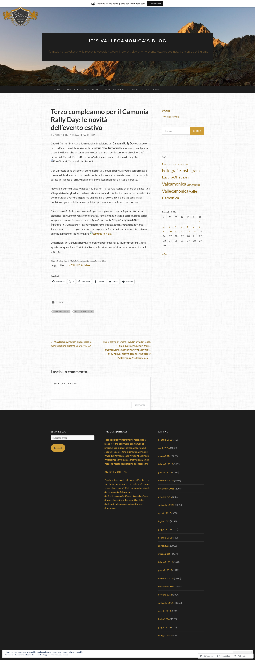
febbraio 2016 (165, 464)
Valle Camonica (84, 311)
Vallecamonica (175, 190)
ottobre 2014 (165, 594)
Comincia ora (155, 4)
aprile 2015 (164, 545)
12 (182, 231)
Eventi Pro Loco (114, 89)
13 (188, 231)
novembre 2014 (166, 586)
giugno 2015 (164, 529)
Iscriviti (58, 447)
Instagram (190, 170)
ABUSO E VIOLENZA (115, 471)
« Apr (164, 253)
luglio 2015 (164, 521)
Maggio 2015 (165, 537)
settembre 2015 (166, 504)
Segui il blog (58, 432)
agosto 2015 (164, 513)
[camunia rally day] (101, 233)
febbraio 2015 (165, 562)
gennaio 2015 (165, 570)
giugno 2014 (164, 627)
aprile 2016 (164, 447)
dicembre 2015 (166, 480)
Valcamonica (61, 311)
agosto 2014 (164, 610)
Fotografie (152, 89)
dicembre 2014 (166, 578)
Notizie (71, 89)
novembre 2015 (166, 488)
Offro (177, 177)
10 (170, 231)
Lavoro (135, 89)
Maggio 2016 (165, 439)
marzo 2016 (164, 456)
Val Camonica (193, 184)
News (60, 302)
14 (194, 231)
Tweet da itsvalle (170, 116)
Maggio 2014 (165, 635)
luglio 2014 (164, 619)
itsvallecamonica (83, 135)
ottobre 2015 (165, 496)
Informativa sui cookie (59, 655)
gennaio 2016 (165, 472)
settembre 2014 (166, 602)
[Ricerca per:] (183, 131)
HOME (57, 89)
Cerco (166, 164)
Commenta (139, 405)
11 (176, 231)
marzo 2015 (164, 553)
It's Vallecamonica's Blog (127, 40)
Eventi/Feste (91, 89)
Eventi (166, 111)
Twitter (186, 178)
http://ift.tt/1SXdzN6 (77, 265)
